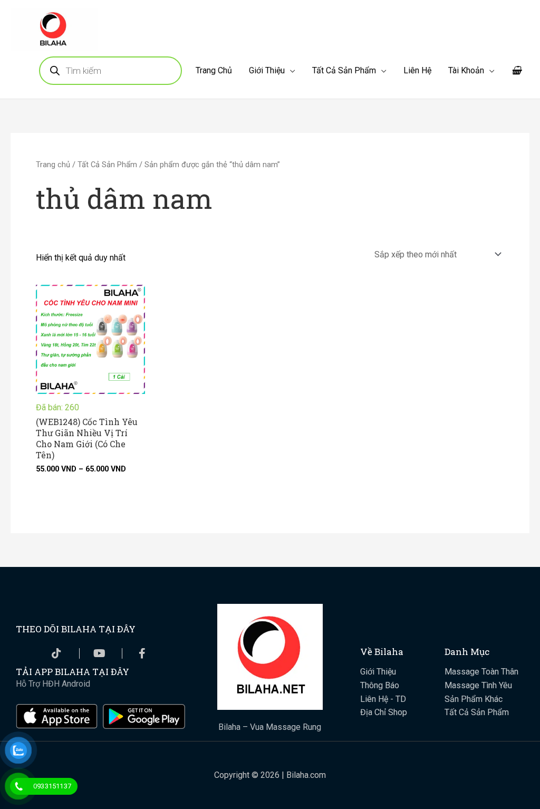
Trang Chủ (214, 70)
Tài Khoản (466, 70)
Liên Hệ (417, 70)
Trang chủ (53, 164)
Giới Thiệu (267, 70)
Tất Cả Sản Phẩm (344, 70)
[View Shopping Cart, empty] (516, 70)
